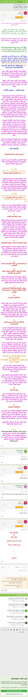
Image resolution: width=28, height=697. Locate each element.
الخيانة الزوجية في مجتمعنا (16, 598)
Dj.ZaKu (24, 9)
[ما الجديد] (1, 1)
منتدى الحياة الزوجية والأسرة (14, 606)
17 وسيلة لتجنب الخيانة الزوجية (15, 616)
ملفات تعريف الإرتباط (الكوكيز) (13, 682)
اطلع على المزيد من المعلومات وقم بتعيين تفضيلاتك (14, 687)
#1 (1, 21)
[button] (25, 567)
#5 (1, 510)
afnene (22, 612)
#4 (1, 492)
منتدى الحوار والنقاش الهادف (13, 599)
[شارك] (3, 21)
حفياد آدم (22, 606)
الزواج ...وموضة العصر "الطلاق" (15, 610)
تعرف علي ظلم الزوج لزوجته (16, 604)
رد (1, 446)
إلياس (23, 618)
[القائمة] (26, 1)
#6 (1, 529)
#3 (1, 475)
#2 (1, 456)
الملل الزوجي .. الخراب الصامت (16, 622)
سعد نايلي (22, 599)
